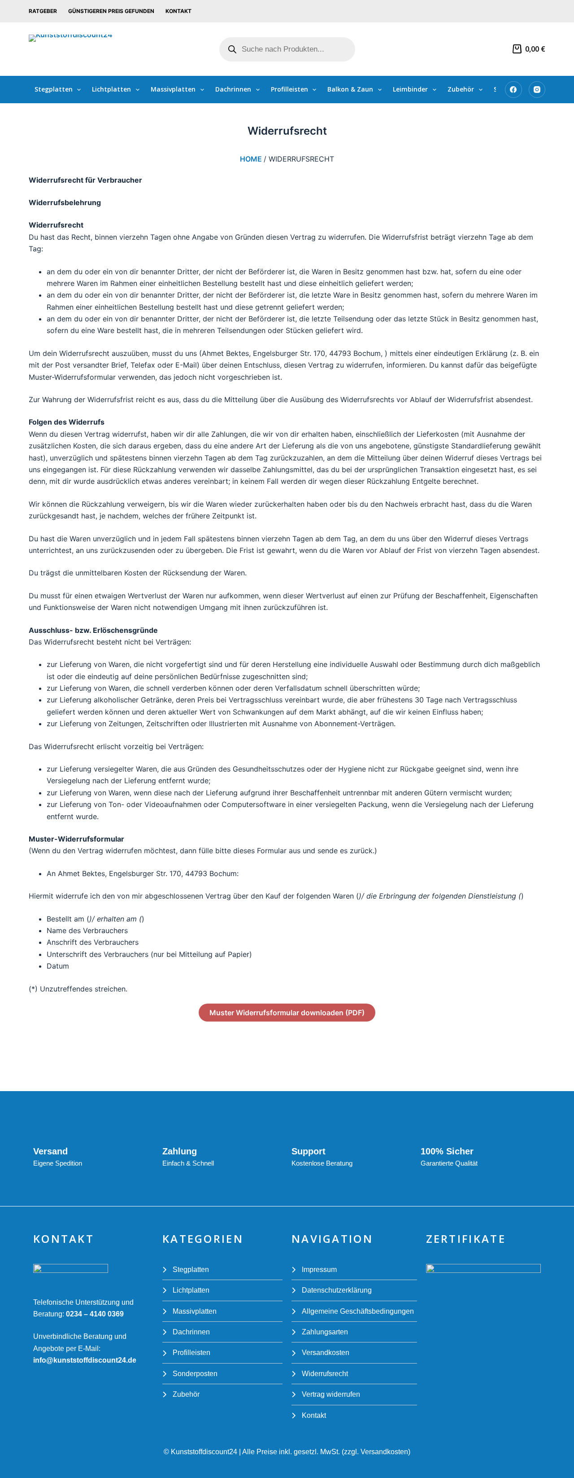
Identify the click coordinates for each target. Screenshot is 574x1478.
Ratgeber (43, 11)
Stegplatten (54, 89)
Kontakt (178, 11)
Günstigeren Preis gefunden (111, 11)
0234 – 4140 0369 (94, 1314)
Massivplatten (173, 89)
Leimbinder (410, 89)
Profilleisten (289, 89)
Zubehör (461, 89)
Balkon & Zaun (350, 89)
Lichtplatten (111, 89)
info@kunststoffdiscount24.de (84, 1360)
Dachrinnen (233, 89)
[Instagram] (537, 89)
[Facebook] (513, 89)
